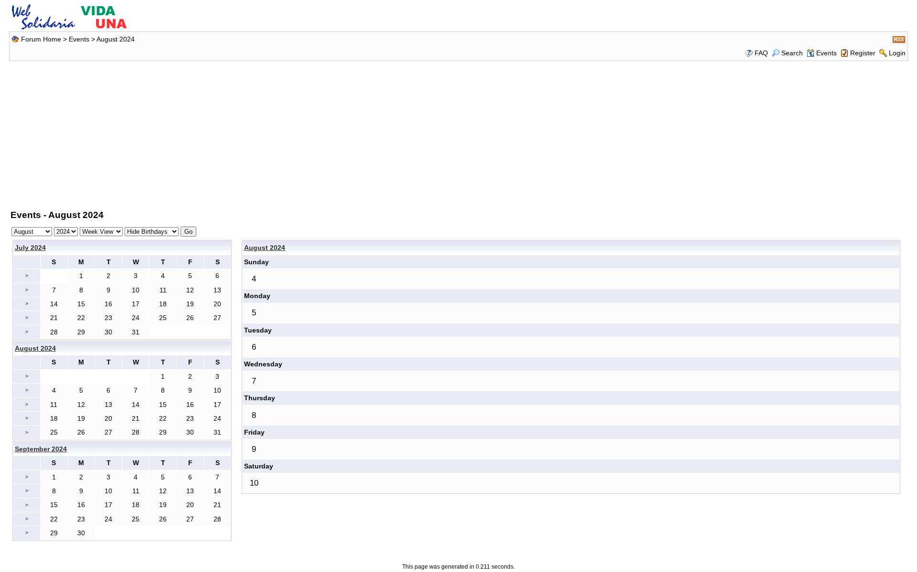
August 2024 (264, 247)
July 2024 (30, 247)
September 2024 (41, 449)
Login (897, 53)
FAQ (761, 53)
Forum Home (41, 39)
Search (792, 53)
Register (862, 53)
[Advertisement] (458, 133)
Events (79, 39)
